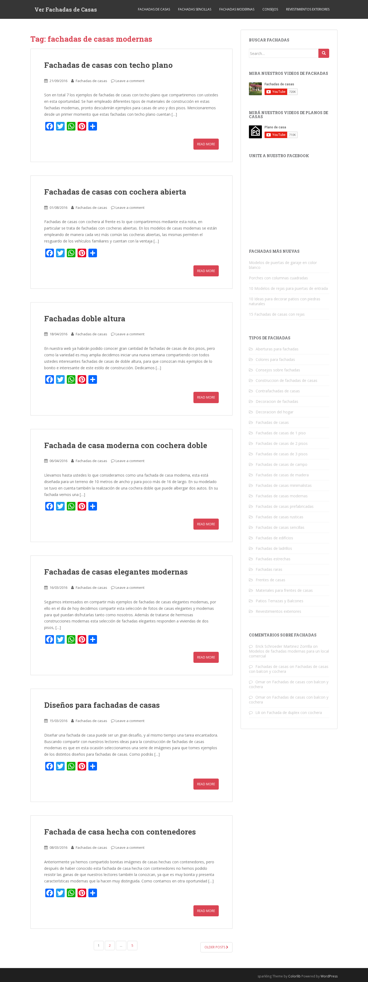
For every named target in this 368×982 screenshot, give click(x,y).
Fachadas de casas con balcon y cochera (288, 684)
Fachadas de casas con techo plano (108, 65)
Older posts (215, 947)
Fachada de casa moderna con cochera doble (125, 445)
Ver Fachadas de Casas (65, 9)
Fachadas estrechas (273, 558)
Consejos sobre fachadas (278, 369)
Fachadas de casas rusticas (279, 516)
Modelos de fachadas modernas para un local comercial (289, 654)
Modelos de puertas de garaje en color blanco (283, 265)
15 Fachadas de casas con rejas (277, 314)
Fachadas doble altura (84, 318)
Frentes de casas (270, 579)
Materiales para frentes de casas (284, 590)
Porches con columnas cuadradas (278, 277)
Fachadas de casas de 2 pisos (282, 443)
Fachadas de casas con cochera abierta (115, 192)
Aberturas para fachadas (277, 348)
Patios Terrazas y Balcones (279, 600)
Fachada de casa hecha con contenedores (120, 832)
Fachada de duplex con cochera (294, 712)
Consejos (270, 9)
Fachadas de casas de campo (281, 464)
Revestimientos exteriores (307, 9)
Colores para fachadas (275, 359)
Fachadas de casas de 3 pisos (282, 453)
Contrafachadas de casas (278, 390)
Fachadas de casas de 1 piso (281, 432)
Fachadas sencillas (194, 9)
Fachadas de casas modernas (282, 495)
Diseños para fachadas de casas (102, 705)
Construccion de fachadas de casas (286, 380)
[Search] (323, 53)
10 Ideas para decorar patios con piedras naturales (284, 301)
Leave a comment (130, 80)
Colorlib (294, 976)
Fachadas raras (269, 569)
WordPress (329, 976)
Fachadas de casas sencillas (280, 527)
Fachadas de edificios (274, 537)
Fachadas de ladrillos (274, 548)
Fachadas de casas (154, 9)
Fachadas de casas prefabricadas (285, 506)
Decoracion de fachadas (277, 401)
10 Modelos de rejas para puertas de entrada (288, 288)
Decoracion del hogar (274, 411)
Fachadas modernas (236, 9)
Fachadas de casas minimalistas (284, 485)
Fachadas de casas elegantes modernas (116, 572)
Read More (206, 144)
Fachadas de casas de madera (282, 474)
